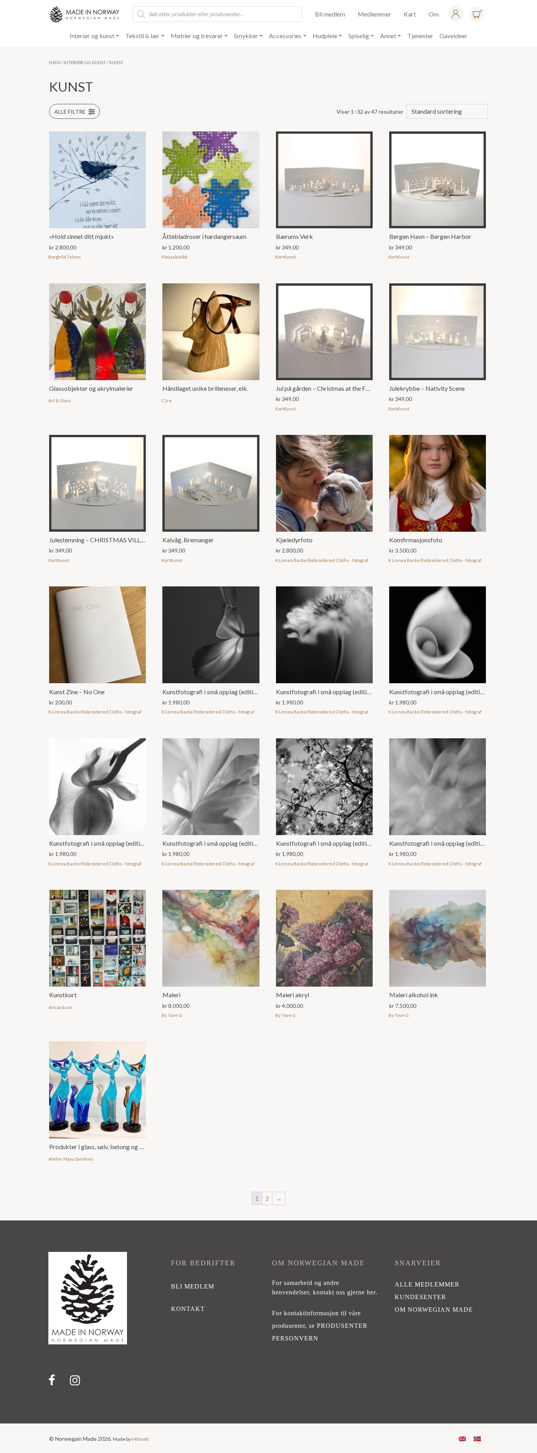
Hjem (55, 62)
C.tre (167, 400)
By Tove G (172, 1015)
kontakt (188, 1308)
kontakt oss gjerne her (344, 1292)
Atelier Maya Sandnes (70, 1158)
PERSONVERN (295, 1338)
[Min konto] (455, 14)
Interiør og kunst (85, 62)
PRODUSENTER (342, 1325)
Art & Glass (59, 400)
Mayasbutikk (175, 256)
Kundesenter (420, 1297)
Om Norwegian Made (434, 1309)
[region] (268, 1321)
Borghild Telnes (64, 256)
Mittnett (140, 1439)
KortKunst (285, 256)
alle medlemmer (427, 1284)
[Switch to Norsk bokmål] (477, 1438)
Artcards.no (60, 1007)
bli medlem (192, 1286)
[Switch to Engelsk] (462, 1438)
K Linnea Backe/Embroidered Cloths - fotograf (321, 560)
